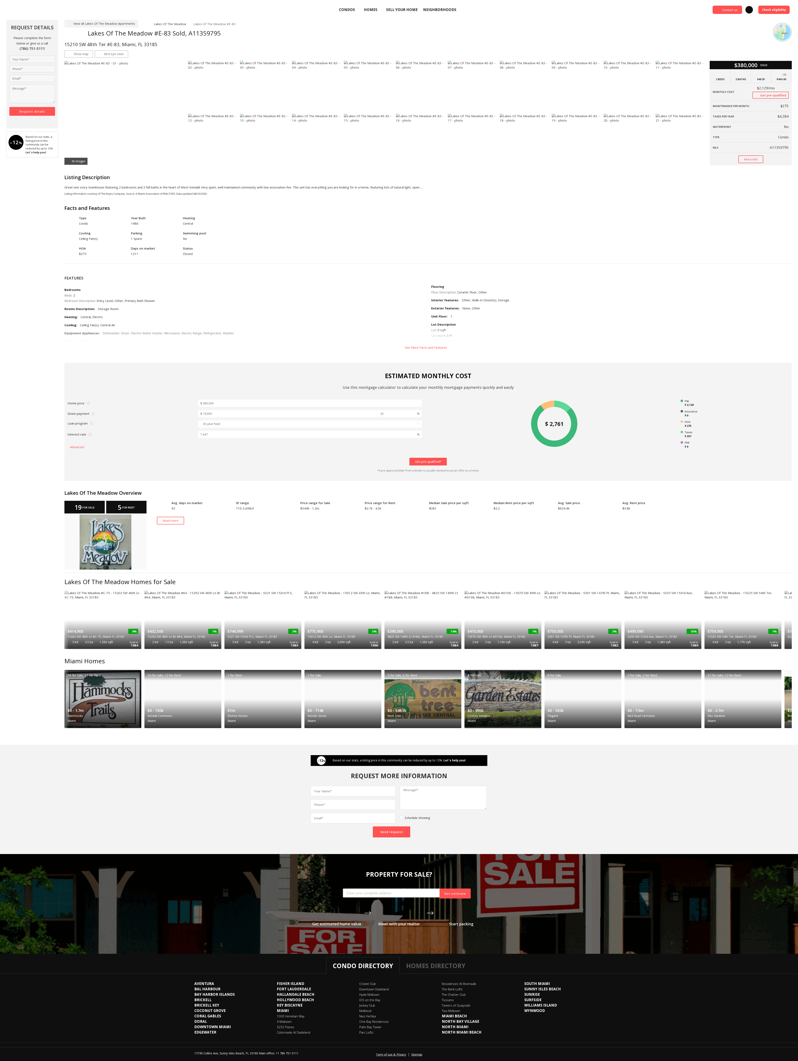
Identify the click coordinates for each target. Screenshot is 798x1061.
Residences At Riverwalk (459, 984)
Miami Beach (454, 1016)
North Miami (455, 1026)
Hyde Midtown (369, 994)
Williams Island (540, 1005)
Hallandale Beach (295, 994)
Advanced (77, 447)
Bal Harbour (207, 989)
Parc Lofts (366, 1032)
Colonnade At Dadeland (293, 1032)
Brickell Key (206, 1005)
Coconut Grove (210, 1010)
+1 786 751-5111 (287, 1053)
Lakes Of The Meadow (170, 24)
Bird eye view (114, 54)
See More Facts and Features (426, 347)
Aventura (204, 983)
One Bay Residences (374, 1021)
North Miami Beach (462, 1032)
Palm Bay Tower (370, 1027)
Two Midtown (451, 1011)
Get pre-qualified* (428, 461)
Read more (171, 520)
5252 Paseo (285, 1027)
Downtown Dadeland (374, 989)
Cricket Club (367, 984)
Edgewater (205, 1032)
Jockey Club (367, 1005)
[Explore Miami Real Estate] (36, 10)
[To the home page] (144, 24)
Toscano (448, 1000)
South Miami (537, 983)
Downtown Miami (212, 1026)
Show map (81, 54)
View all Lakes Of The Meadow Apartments (104, 23)
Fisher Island (290, 983)
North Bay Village (460, 1021)
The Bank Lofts (452, 989)
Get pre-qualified (772, 95)
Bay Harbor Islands (214, 994)
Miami (283, 1010)
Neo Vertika (367, 1016)
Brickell (203, 999)
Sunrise (532, 994)
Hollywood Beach (295, 999)
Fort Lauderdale (294, 989)
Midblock (365, 1011)
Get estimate (455, 893)
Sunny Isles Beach (542, 989)
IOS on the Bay (369, 1000)
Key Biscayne (290, 1005)
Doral (200, 1021)
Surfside (533, 999)
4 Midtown (284, 1021)
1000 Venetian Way (290, 1016)
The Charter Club (454, 994)
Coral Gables (207, 1016)
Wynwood (534, 1010)
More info (751, 159)
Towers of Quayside (456, 1005)
